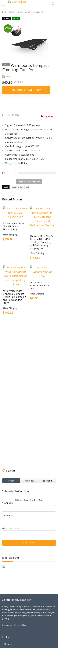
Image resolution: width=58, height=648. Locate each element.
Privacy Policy (20, 625)
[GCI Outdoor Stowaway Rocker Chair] (42, 267)
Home (4, 12)
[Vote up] (14, 173)
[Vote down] (9, 173)
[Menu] (3, 4)
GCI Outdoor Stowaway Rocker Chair (39, 285)
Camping (6, 18)
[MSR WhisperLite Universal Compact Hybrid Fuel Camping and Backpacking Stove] (16, 267)
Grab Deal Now (28, 90)
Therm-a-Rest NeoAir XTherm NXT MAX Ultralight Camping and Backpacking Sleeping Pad (42, 242)
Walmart (16, 18)
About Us (8, 644)
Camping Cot (16, 187)
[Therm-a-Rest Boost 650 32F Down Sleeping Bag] (16, 208)
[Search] (53, 4)
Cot (27, 187)
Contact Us (7, 625)
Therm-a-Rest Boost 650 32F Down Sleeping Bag (14, 226)
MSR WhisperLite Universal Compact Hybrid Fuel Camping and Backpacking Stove (14, 297)
